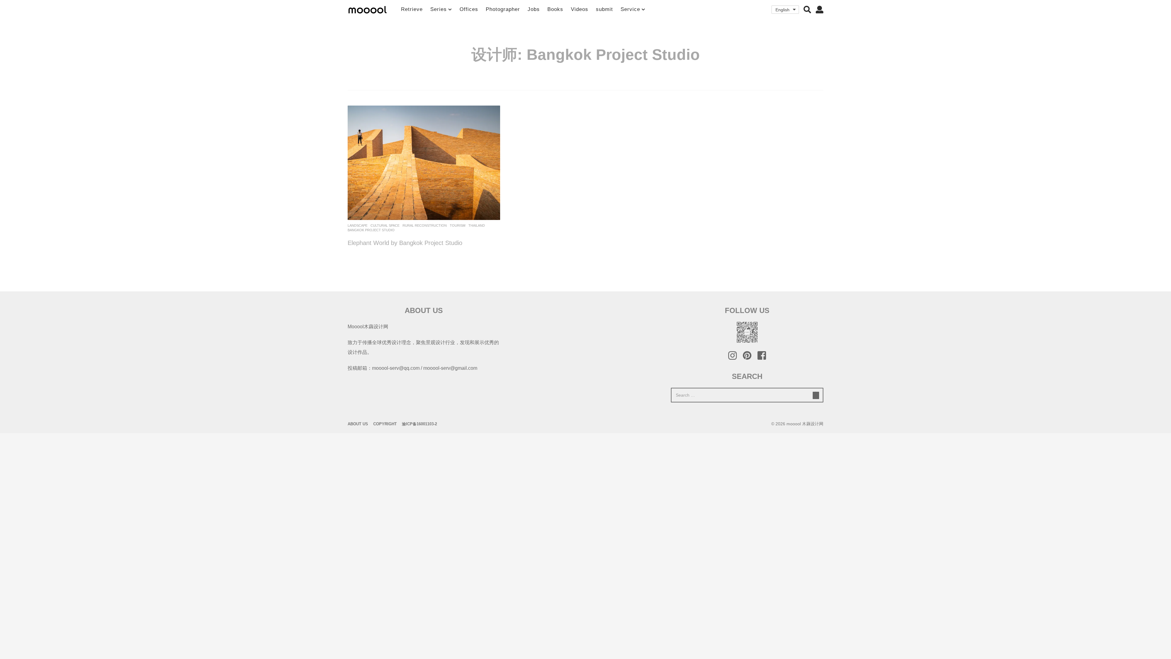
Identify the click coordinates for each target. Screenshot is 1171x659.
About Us (358, 424)
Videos (579, 9)
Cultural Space (385, 225)
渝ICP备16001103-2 (419, 424)
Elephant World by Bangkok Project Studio (405, 242)
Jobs (534, 9)
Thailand (476, 225)
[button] (807, 9)
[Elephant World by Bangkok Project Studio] (424, 163)
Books (555, 9)
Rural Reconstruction (425, 225)
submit (604, 9)
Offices (469, 9)
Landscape (357, 225)
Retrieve (412, 9)
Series (438, 9)
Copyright (385, 424)
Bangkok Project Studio (371, 230)
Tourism (457, 225)
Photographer (503, 9)
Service (630, 9)
